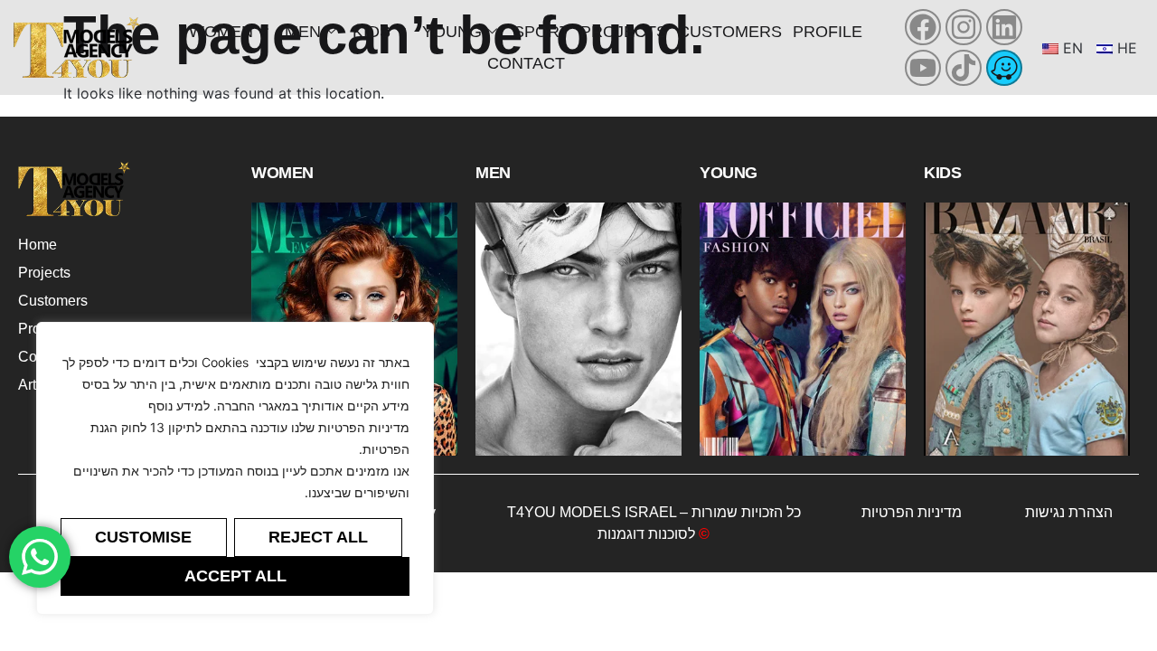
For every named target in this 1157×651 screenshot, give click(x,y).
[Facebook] (923, 27)
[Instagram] (963, 27)
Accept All (235, 576)
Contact (526, 63)
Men (303, 32)
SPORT (541, 32)
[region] (235, 468)
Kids (371, 32)
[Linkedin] (1004, 27)
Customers (730, 32)
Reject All (318, 537)
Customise (143, 537)
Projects (623, 32)
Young (452, 32)
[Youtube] (923, 68)
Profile (827, 32)
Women (221, 32)
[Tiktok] (963, 68)
